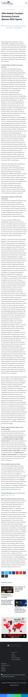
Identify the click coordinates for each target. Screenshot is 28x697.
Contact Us (14, 652)
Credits (3, 667)
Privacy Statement (15, 659)
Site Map (3, 670)
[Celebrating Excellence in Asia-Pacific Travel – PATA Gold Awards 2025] (21, 603)
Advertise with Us (5, 665)
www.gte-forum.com (9, 495)
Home (3, 9)
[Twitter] (6, 572)
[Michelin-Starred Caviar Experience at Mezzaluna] (7, 589)
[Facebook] (2, 572)
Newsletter (3, 663)
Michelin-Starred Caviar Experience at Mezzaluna (7, 596)
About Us (13, 656)
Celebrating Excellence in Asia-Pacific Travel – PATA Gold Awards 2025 (20, 610)
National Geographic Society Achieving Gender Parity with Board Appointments (7, 602)
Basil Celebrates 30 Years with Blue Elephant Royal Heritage (20, 589)
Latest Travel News (10, 9)
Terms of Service (15, 657)
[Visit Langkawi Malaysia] (7, 3)
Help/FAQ (3, 669)
